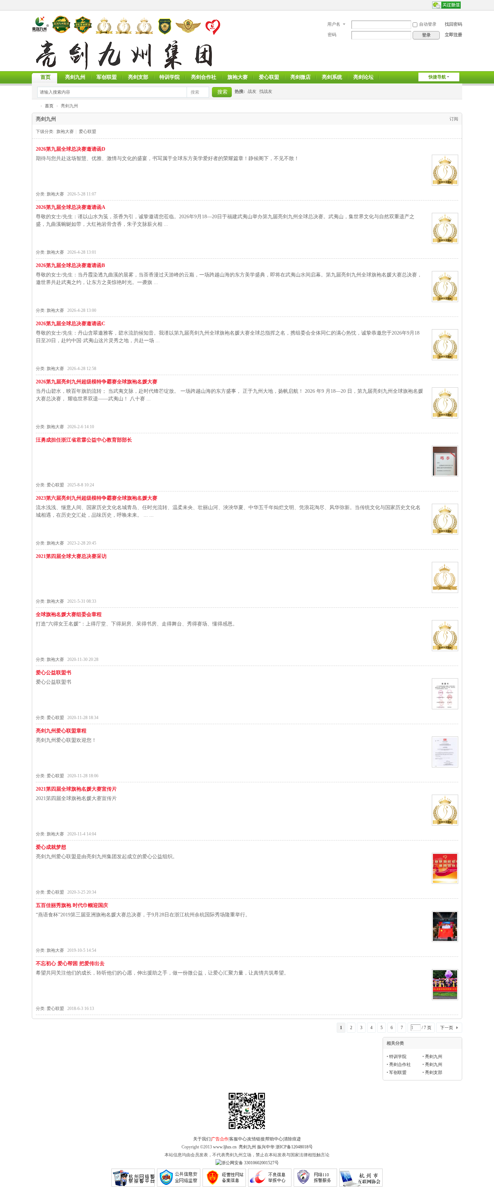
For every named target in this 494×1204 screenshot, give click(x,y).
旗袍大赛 (237, 77)
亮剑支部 (138, 77)
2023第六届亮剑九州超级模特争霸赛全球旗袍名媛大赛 (96, 498)
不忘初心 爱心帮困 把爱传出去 (70, 963)
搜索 (195, 92)
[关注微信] (446, 5)
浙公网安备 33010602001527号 (250, 1162)
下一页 (446, 1027)
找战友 (265, 91)
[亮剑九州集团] (126, 42)
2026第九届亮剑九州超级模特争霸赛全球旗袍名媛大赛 (96, 381)
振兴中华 (265, 1146)
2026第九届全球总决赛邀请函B (70, 265)
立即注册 (453, 34)
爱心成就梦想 (51, 847)
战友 (252, 91)
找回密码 (453, 24)
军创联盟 (107, 77)
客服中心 (238, 1138)
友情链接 (256, 1138)
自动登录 (427, 24)
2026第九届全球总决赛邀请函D (70, 149)
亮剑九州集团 (35, 106)
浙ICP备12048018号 (294, 1146)
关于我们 (201, 1138)
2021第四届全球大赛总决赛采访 (71, 556)
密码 (332, 34)
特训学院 (169, 77)
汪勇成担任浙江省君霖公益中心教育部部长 (84, 440)
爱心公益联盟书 (53, 672)
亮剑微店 (300, 77)
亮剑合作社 (203, 77)
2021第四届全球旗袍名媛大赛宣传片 (76, 789)
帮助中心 (274, 1138)
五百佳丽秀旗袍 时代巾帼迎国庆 (72, 905)
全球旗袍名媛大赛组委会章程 (69, 614)
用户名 (333, 24)
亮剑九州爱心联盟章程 (61, 731)
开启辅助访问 (429, 5)
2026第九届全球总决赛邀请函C (70, 323)
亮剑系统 (332, 77)
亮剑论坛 (363, 77)
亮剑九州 (75, 77)
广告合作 (220, 1138)
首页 (46, 77)
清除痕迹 (292, 1138)
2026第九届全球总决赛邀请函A (70, 207)
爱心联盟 (269, 77)
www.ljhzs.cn (224, 1146)
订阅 (454, 118)
